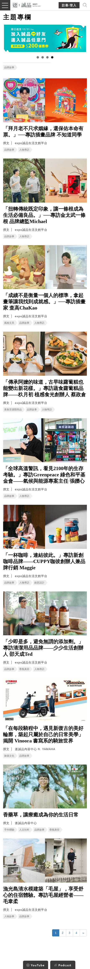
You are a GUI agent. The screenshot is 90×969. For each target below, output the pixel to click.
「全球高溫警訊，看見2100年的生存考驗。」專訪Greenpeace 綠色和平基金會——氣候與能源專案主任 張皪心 (44, 475)
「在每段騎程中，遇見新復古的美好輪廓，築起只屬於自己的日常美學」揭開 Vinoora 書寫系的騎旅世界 (43, 734)
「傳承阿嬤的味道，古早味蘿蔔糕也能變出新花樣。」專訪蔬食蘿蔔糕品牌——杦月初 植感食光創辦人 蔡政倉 (44, 388)
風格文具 (9, 322)
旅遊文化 (9, 755)
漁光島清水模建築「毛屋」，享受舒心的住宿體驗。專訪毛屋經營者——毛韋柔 (43, 895)
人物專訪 (24, 149)
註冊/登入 (69, 5)
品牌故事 (9, 67)
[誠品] (27, 4)
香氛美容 (24, 669)
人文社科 (24, 829)
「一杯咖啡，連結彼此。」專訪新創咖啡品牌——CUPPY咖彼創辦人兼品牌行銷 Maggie (44, 561)
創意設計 (39, 582)
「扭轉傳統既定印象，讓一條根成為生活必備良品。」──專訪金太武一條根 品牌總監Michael (44, 215)
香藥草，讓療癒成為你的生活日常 (40, 814)
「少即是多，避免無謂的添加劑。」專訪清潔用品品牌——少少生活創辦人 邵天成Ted (43, 648)
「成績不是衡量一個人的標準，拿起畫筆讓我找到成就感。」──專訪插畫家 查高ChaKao (44, 302)
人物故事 (9, 916)
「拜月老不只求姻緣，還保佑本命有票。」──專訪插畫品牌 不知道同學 (43, 131)
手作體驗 (9, 829)
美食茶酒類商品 (13, 409)
